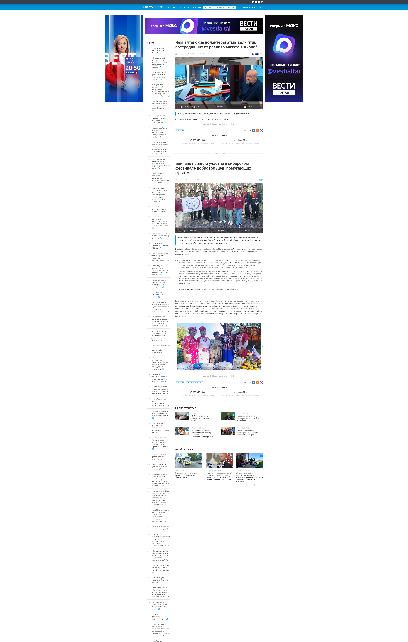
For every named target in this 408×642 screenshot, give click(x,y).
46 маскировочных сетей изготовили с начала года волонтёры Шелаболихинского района (202, 434)
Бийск (249, 231)
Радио (186, 7)
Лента (150, 42)
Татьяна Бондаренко (191, 107)
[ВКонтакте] (253, 2)
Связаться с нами (249, 7)
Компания (197, 7)
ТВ (179, 7)
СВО (208, 485)
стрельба (250, 485)
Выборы (231, 7)
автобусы (179, 485)
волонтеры (180, 130)
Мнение (250, 107)
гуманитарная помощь (194, 382)
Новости (171, 7)
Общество (220, 107)
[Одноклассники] (256, 2)
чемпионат (240, 485)
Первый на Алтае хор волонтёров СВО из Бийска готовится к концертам (248, 433)
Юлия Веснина (191, 231)
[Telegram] (259, 2)
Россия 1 (208, 7)
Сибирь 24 (220, 7)
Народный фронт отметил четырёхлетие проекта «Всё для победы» (248, 418)
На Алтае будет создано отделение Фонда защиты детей (201, 418)
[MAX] (262, 2)
